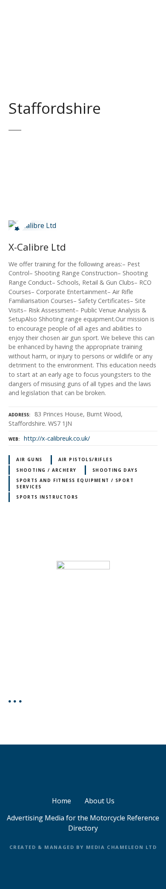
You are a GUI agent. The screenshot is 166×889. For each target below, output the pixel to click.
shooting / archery (46, 470)
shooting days (114, 470)
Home (61, 800)
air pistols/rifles (85, 459)
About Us (99, 800)
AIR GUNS (29, 459)
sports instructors (47, 497)
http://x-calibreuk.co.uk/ (57, 438)
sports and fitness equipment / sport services (75, 483)
